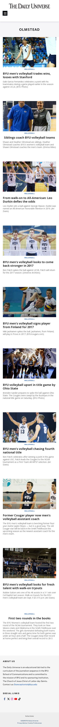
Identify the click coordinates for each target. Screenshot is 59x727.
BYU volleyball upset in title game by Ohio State (29, 386)
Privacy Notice (22, 723)
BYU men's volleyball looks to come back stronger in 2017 (28, 264)
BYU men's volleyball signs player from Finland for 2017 (26, 325)
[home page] (29, 7)
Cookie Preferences (35, 723)
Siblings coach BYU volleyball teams (29, 137)
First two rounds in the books (29, 618)
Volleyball (29, 69)
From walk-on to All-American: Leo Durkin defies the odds (27, 199)
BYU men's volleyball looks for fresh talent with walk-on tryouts (28, 586)
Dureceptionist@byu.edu (25, 684)
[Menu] (5, 13)
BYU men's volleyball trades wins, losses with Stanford (27, 75)
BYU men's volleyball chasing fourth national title (28, 450)
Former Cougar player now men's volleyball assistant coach (27, 517)
